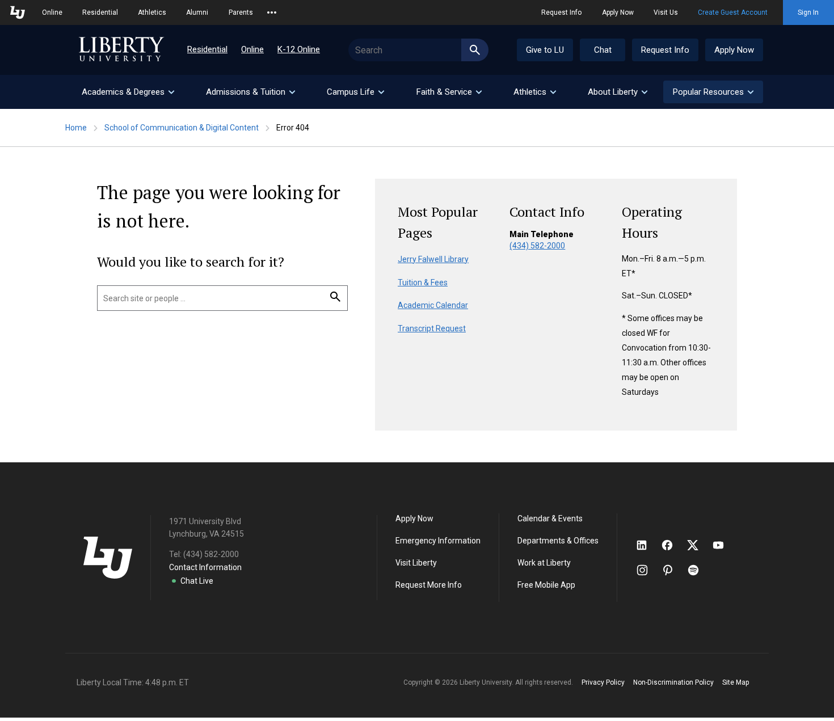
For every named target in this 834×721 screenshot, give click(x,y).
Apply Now (618, 12)
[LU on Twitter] (698, 545)
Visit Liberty (416, 562)
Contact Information (205, 567)
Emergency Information (438, 540)
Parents (241, 12)
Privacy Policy (603, 682)
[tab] (127, 92)
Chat (603, 50)
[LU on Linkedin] (647, 545)
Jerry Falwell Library (433, 259)
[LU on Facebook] (673, 545)
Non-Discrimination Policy (673, 682)
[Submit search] (474, 50)
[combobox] (418, 50)
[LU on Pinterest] (672, 570)
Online (52, 12)
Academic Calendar (433, 305)
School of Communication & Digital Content (181, 127)
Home (76, 127)
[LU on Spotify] (698, 570)
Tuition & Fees (423, 282)
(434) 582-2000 (537, 245)
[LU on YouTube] (724, 545)
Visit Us (666, 12)
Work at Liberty (544, 562)
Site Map (735, 682)
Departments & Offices (558, 540)
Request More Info (428, 584)
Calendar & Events (550, 518)
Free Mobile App (546, 584)
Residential (100, 12)
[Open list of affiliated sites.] (271, 12)
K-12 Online (298, 49)
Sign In (808, 12)
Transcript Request (432, 328)
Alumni (197, 12)
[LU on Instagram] (647, 570)
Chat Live (196, 580)
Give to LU (545, 50)
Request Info (561, 12)
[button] (713, 92)
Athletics (152, 12)
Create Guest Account (733, 12)
